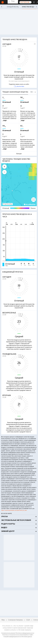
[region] (19, 184)
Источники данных (27, 636)
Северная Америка (15, 620)
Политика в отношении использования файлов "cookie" (17, 635)
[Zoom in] (4, 166)
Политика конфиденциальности (25, 633)
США (28, 620)
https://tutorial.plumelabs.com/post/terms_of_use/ (14, 510)
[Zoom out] (4, 172)
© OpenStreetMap (7, 204)
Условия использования (8, 633)
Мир (3, 620)
